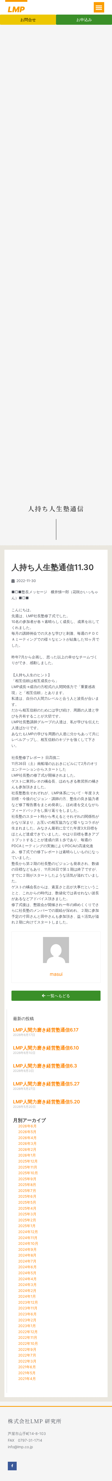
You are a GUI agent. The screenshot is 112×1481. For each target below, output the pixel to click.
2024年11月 (28, 1238)
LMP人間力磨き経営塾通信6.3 (45, 1065)
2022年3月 (27, 1361)
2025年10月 (28, 1173)
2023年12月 (28, 1302)
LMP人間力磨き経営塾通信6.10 (46, 1048)
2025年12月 (28, 1161)
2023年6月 (27, 1314)
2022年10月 (28, 1343)
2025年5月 (27, 1202)
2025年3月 (27, 1214)
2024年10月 (28, 1243)
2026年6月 (27, 1126)
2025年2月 (27, 1220)
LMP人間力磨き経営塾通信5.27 (46, 1083)
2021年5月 (27, 1373)
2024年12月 (28, 1232)
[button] (99, 7)
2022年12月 (28, 1332)
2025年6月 (27, 1196)
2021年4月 (27, 1379)
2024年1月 (27, 1296)
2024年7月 (27, 1261)
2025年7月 (27, 1191)
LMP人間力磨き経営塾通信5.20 (46, 1101)
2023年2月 (27, 1320)
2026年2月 (27, 1149)
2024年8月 (27, 1255)
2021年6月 (27, 1367)
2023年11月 (28, 1308)
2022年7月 (27, 1355)
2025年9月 (27, 1179)
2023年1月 (27, 1326)
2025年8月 (27, 1185)
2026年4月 (27, 1138)
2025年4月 (27, 1208)
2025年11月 (27, 1167)
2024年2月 (27, 1291)
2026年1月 (27, 1155)
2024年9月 (27, 1249)
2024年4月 (27, 1279)
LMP (16, 9)
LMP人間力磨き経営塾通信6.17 (46, 1030)
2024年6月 (27, 1267)
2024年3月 (27, 1285)
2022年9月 (27, 1349)
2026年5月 (27, 1132)
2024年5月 (27, 1273)
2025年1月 (27, 1226)
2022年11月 (27, 1337)
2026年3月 (27, 1143)
